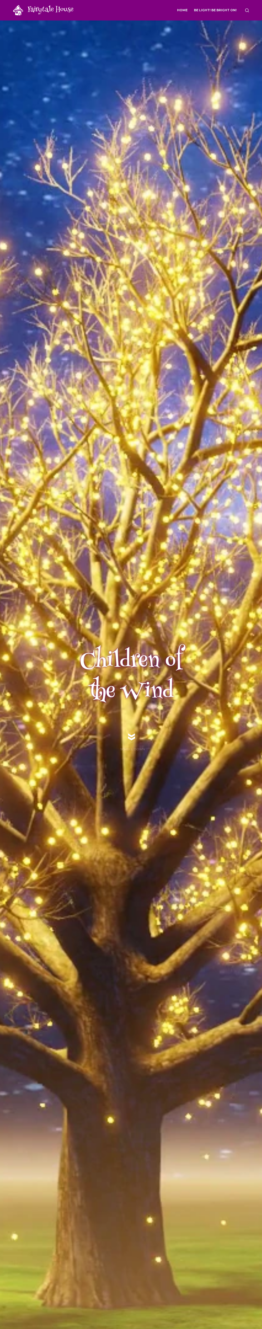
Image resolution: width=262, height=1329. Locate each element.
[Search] (247, 10)
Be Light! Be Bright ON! (215, 10)
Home (182, 10)
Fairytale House (50, 10)
